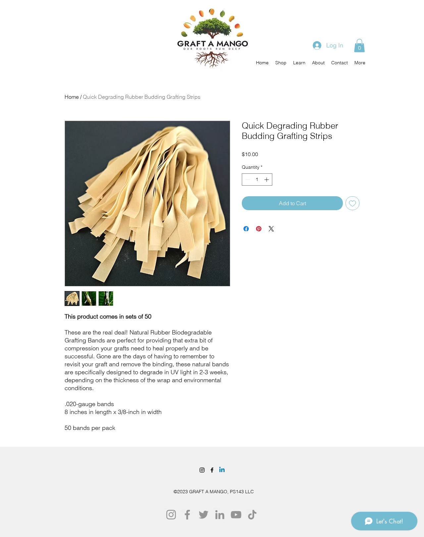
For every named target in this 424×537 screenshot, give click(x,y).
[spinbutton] (257, 179)
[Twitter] (203, 514)
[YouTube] (236, 514)
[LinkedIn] (219, 514)
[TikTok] (252, 514)
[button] (359, 45)
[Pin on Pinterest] (259, 229)
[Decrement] (247, 179)
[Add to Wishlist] (352, 203)
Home (72, 96)
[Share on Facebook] (246, 229)
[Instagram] (202, 470)
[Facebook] (212, 470)
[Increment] (267, 179)
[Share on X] (271, 229)
